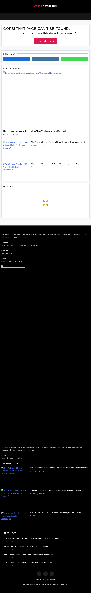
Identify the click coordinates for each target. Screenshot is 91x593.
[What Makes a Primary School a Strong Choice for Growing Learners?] (16, 149)
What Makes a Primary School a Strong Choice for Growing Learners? (58, 142)
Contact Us (40, 579)
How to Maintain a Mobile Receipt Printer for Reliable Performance (29, 562)
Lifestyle (15, 134)
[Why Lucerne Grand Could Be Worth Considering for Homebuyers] (16, 171)
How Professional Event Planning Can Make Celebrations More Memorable (35, 131)
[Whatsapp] (74, 59)
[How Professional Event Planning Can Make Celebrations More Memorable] (45, 99)
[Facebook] (16, 59)
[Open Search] (89, 17)
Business (6, 134)
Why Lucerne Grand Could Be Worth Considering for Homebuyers (56, 164)
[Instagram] (45, 59)
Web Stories (50, 579)
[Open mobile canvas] (2, 16)
